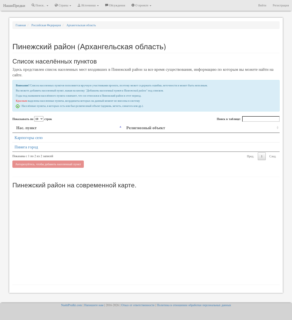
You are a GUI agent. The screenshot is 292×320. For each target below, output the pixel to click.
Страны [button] (63, 5)
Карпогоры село (29, 137)
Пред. (250, 156)
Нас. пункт (26, 127)
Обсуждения (116, 5)
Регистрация (281, 5)
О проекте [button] (141, 5)
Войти (262, 5)
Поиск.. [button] (40, 5)
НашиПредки (14, 5)
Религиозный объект (145, 127)
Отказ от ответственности (138, 305)
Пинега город (26, 146)
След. (272, 156)
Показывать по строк (32, 119)
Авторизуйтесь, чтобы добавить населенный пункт (48, 164)
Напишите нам (93, 305)
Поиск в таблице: (229, 119)
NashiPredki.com (71, 305)
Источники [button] (89, 5)
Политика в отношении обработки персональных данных (194, 305)
